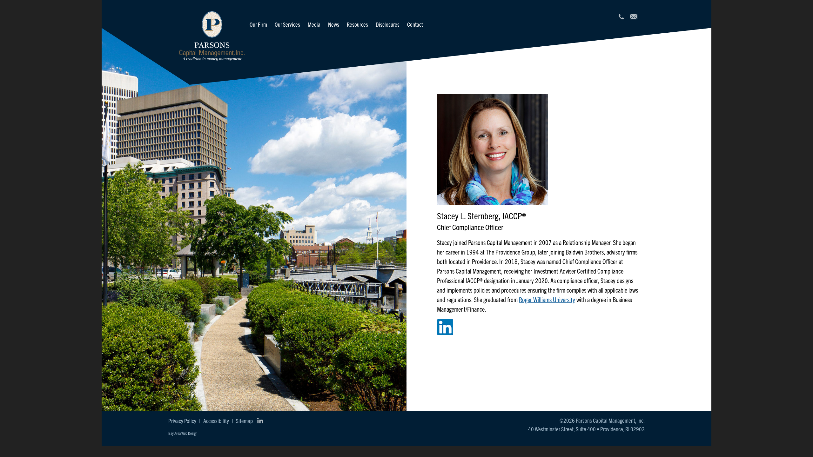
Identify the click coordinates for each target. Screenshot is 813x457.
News (333, 24)
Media (314, 24)
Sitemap (244, 420)
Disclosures (388, 24)
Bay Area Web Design (183, 433)
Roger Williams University (547, 299)
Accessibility (216, 420)
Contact (415, 24)
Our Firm (258, 24)
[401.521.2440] (621, 16)
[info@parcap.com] (633, 16)
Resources (357, 24)
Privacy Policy (182, 420)
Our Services (287, 24)
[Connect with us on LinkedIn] (260, 421)
